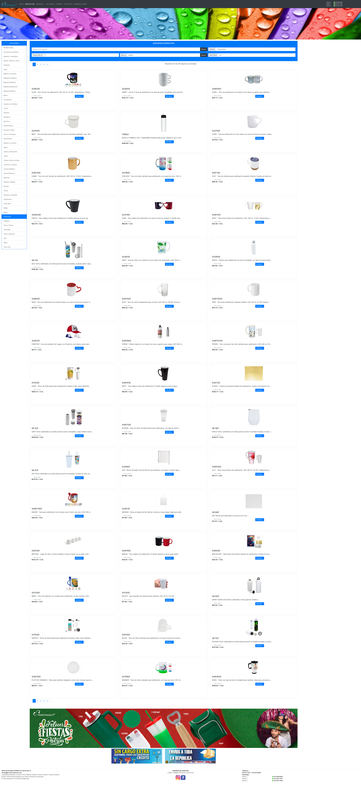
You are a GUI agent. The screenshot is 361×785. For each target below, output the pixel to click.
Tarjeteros (7, 221)
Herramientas (8, 138)
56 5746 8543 (339, 2)
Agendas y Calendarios (11, 56)
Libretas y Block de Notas (11, 160)
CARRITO (59, 4)
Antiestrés (7, 65)
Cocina (6, 108)
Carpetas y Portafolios (10, 104)
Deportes (6, 112)
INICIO (21, 4)
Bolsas (6, 95)
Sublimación (7, 216)
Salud (5, 212)
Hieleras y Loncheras (10, 143)
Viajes (5, 242)
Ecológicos (7, 117)
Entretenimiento (8, 125)
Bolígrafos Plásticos (10, 91)
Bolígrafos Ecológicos (10, 78)
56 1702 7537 (339, 4)
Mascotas (6, 177)
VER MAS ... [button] (79, 96)
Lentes (6, 156)
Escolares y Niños (9, 130)
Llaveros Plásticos (9, 173)
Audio (5, 69)
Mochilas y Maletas (9, 182)
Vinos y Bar (7, 247)
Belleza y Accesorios (10, 73)
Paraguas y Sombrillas (10, 195)
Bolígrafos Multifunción (10, 86)
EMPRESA (40, 4)
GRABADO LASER (80, 4)
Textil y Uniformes (9, 234)
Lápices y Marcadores (10, 151)
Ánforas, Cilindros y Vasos (11, 60)
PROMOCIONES (8, 47)
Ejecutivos (7, 121)
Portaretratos (8, 199)
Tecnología (7, 229)
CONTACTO (68, 4)
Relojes (6, 208)
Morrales (6, 186)
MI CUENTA (50, 4)
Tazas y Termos (8, 225)
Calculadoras (8, 99)
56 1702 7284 (339, 5)
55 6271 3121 (246, 772)
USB (5, 238)
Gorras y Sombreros (10, 134)
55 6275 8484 (256, 772)
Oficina (6, 190)
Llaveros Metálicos (9, 169)
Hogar (5, 147)
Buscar (203, 49)
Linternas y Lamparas (10, 164)
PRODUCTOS (30, 4)
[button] (50, 728)
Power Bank (7, 203)
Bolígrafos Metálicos (10, 82)
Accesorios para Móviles (11, 52)
